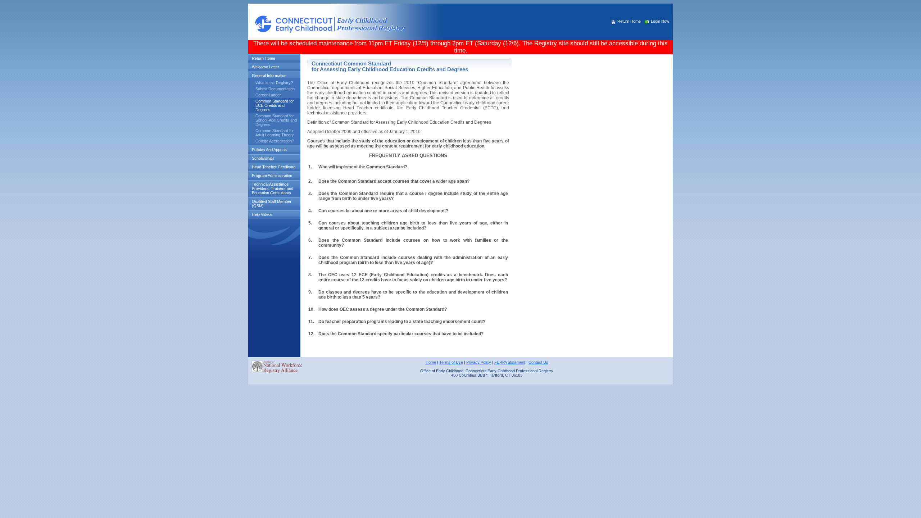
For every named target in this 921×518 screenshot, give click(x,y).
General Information (269, 75)
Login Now (660, 21)
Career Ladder (268, 95)
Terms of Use (451, 362)
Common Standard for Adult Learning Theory (274, 132)
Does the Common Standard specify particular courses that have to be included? (401, 333)
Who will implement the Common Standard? (362, 166)
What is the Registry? (274, 83)
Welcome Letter (265, 67)
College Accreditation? (274, 141)
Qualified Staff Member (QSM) (271, 203)
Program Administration (272, 175)
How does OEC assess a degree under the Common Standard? (382, 309)
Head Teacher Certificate (273, 167)
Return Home (629, 21)
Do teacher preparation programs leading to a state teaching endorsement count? (401, 321)
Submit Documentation (275, 89)
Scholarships (263, 158)
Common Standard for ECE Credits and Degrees (274, 105)
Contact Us (538, 362)
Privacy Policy (478, 362)
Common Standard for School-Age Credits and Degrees (276, 120)
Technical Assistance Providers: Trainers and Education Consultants (272, 188)
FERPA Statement (509, 362)
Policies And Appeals (269, 149)
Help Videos (262, 214)
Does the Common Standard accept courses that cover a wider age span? (393, 181)
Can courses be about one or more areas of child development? (383, 210)
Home (431, 362)
